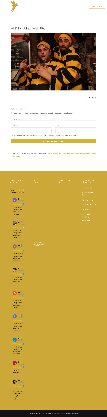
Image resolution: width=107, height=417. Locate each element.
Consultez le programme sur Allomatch (39, 244)
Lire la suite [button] (16, 399)
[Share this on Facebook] (86, 97)
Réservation (97, 6)
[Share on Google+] (93, 97)
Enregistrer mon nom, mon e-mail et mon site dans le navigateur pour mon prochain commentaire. (46, 135)
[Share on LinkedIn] (95, 97)
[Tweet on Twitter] (89, 97)
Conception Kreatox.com (37, 413)
